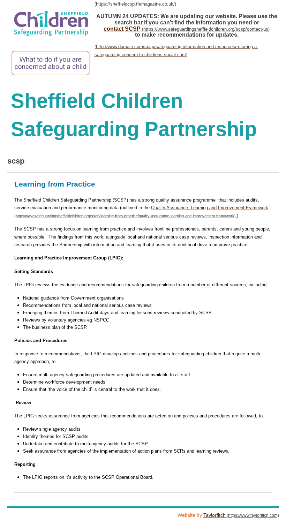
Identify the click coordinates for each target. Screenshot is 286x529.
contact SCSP (122, 29)
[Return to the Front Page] (143, 4)
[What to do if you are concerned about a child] (139, 61)
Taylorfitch (214, 515)
